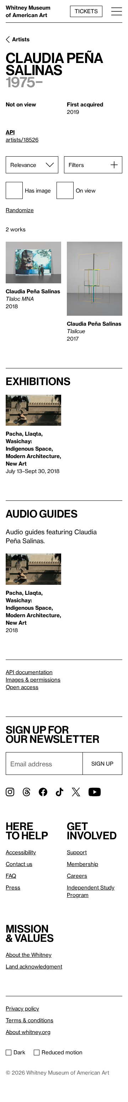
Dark (19, 1052)
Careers (77, 875)
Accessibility (21, 852)
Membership (82, 864)
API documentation (29, 672)
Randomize (20, 210)
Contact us (19, 864)
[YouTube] (94, 792)
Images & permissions (33, 679)
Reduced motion (62, 1052)
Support (77, 852)
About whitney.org (28, 1032)
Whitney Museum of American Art (28, 11)
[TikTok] (60, 792)
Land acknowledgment (34, 966)
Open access (22, 687)
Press (13, 887)
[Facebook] (43, 792)
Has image (38, 190)
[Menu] (117, 11)
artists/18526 (22, 139)
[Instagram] (9, 792)
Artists (21, 39)
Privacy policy (22, 1008)
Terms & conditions (29, 1020)
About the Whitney (29, 954)
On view (86, 190)
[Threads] (26, 792)
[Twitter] (76, 792)
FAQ (11, 875)
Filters (76, 165)
